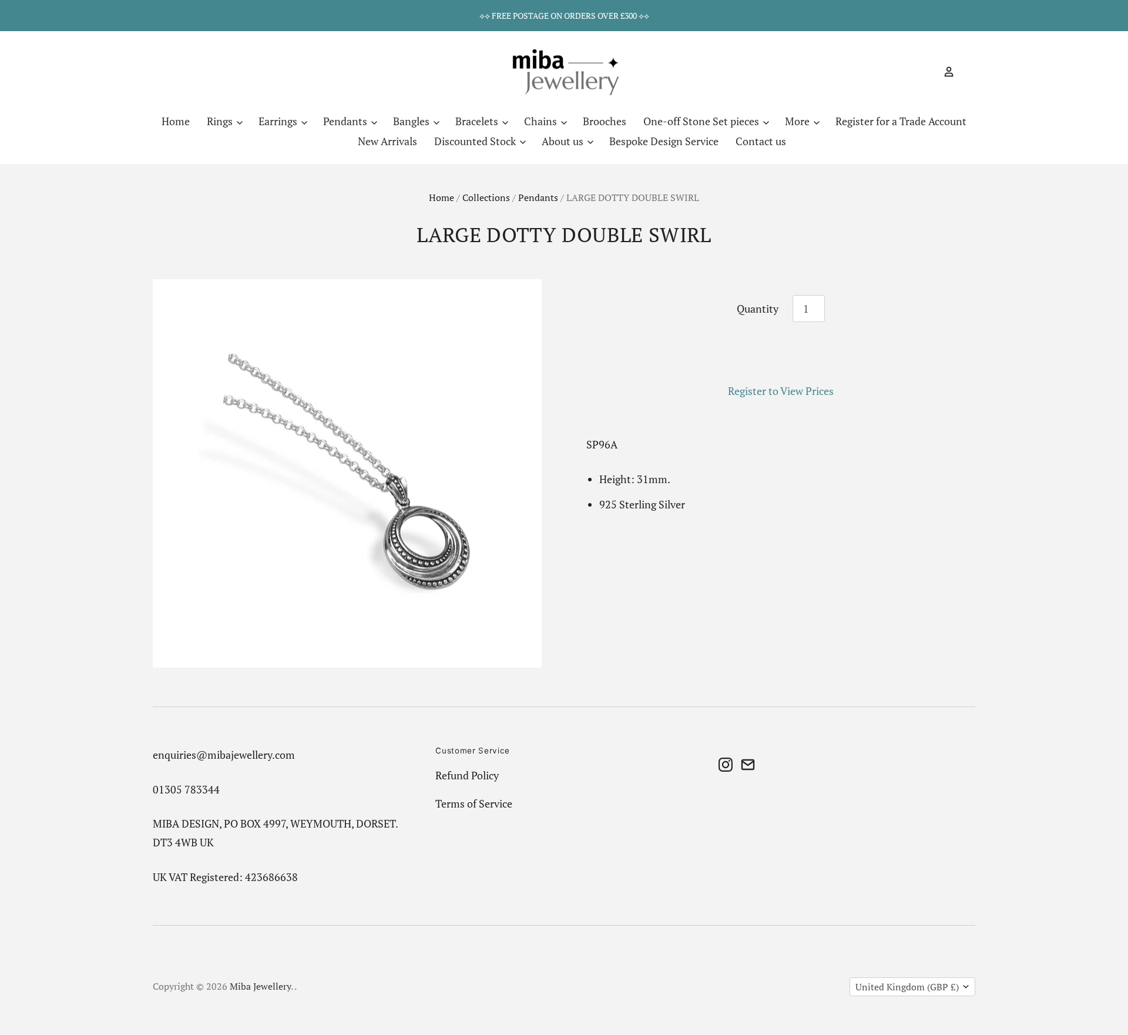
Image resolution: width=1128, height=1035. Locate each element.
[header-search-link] (928, 72)
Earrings (279, 121)
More (798, 121)
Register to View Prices (781, 391)
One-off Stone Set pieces (702, 121)
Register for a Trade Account (900, 121)
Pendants (346, 121)
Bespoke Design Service (664, 141)
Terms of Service (473, 803)
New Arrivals (387, 141)
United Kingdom (907, 987)
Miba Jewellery (260, 986)
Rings (221, 121)
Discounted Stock (476, 141)
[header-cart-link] (965, 72)
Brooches (604, 121)
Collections (486, 198)
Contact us (761, 141)
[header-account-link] (944, 72)
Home (176, 121)
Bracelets (478, 121)
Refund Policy (467, 775)
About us (564, 141)
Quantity (757, 309)
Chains (541, 121)
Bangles (412, 121)
